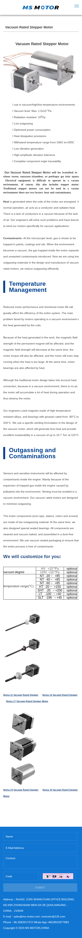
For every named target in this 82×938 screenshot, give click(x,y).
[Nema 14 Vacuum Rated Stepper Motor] (22, 638)
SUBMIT (40, 887)
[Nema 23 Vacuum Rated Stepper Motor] (22, 713)
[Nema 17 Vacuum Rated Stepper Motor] (22, 663)
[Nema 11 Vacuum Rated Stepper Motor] (22, 612)
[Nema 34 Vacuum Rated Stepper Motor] (22, 739)
